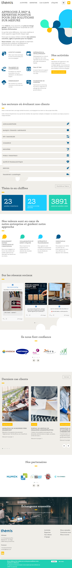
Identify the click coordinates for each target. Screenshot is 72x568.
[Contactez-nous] (68, 2)
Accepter (54, 561)
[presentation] (34, 360)
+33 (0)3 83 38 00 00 (6, 548)
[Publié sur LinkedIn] (13, 285)
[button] (2, 302)
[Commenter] (6, 319)
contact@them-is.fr (6, 549)
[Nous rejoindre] (63, 2)
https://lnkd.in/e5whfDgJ (12, 287)
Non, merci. (61, 561)
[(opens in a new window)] (8, 351)
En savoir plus (14, 566)
